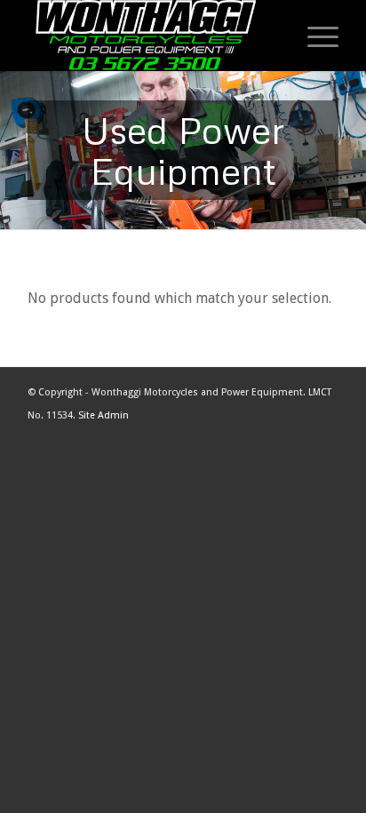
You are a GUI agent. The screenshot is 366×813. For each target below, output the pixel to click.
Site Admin (103, 415)
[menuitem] (309, 35)
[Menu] (314, 35)
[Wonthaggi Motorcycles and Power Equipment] (152, 35)
